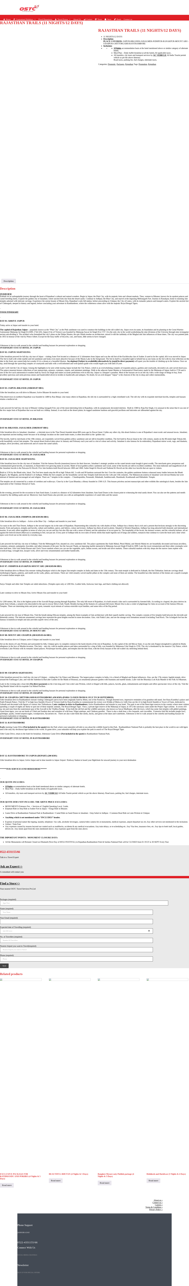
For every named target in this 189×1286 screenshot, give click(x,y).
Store (109, 19)
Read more (7, 1185)
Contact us (128, 19)
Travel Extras (62, 19)
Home (8, 19)
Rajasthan (129, 64)
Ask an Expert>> (11, 866)
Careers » (159, 1205)
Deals (119, 19)
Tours (99, 19)
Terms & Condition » (154, 1207)
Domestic (112, 64)
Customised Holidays (24, 19)
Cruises (89, 19)
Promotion (143, 64)
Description (9, 281)
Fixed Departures (45, 19)
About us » (158, 1200)
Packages (120, 64)
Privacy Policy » (156, 1209)
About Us (77, 19)
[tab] (8, 281)
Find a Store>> (10, 883)
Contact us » (157, 1202)
